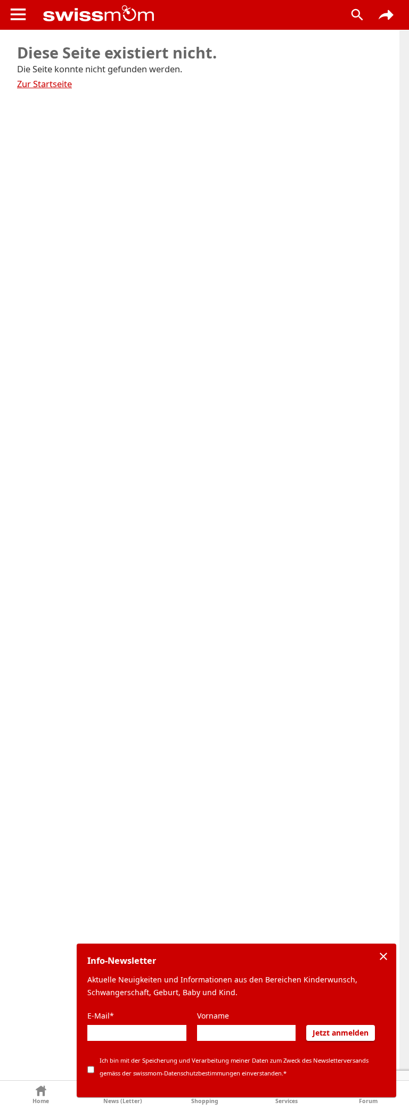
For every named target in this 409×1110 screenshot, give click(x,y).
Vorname (213, 1016)
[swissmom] (185, 13)
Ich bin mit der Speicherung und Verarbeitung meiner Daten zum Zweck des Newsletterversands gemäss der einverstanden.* (234, 1066)
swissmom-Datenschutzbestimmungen (186, 1073)
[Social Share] (386, 15)
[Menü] (18, 14)
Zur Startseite (44, 84)
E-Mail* (100, 1016)
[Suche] (357, 15)
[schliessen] (383, 956)
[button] (41, 1095)
